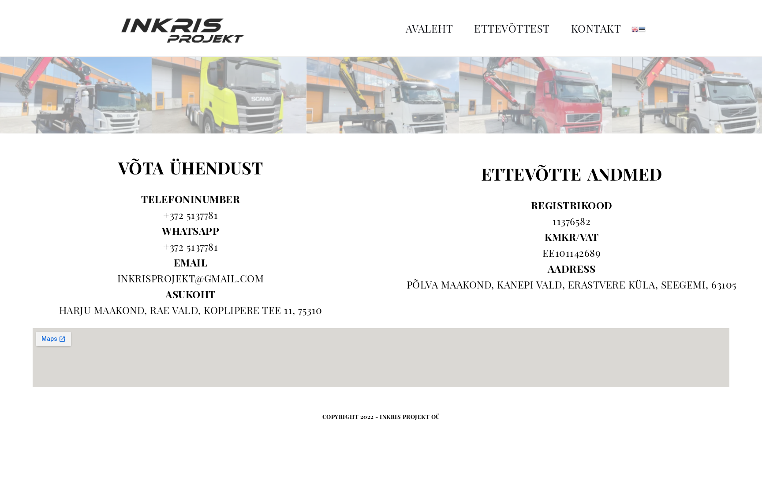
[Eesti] (642, 28)
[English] (635, 28)
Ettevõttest (512, 28)
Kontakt (596, 28)
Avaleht (429, 28)
